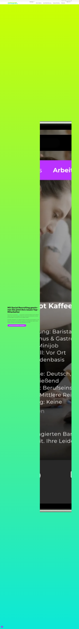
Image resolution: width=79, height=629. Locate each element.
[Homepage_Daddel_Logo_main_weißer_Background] (12, 3)
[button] (2, 627)
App (18, 314)
